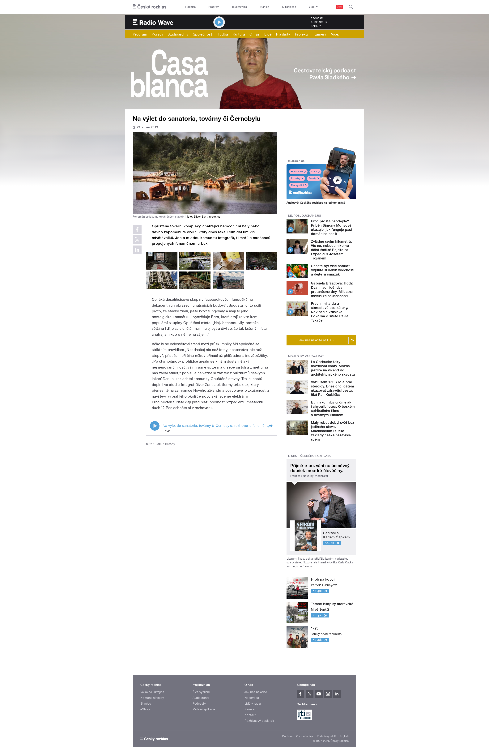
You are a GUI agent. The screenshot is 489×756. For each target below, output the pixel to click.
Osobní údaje (304, 736)
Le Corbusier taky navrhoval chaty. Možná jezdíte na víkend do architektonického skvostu (333, 368)
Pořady (158, 34)
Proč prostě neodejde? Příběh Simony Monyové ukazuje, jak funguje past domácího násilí (331, 227)
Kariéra (249, 709)
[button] (270, 426)
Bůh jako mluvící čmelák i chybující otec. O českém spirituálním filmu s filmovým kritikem (333, 408)
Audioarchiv (319, 22)
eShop (145, 709)
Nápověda (251, 698)
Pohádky (295, 178)
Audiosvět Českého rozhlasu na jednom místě (316, 202)
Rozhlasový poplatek (259, 721)
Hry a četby (297, 171)
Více (336, 34)
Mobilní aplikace (204, 709)
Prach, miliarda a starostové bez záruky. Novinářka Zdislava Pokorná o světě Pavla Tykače (329, 311)
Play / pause (154, 426)
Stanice (264, 6)
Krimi (314, 171)
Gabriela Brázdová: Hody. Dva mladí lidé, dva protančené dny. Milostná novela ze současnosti (332, 289)
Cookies (287, 736)
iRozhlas (190, 6)
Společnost (202, 34)
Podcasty (199, 703)
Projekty (302, 34)
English (344, 736)
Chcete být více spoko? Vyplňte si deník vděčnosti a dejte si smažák (332, 270)
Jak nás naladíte (255, 692)
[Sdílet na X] (137, 239)
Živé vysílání (297, 185)
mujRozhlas (239, 6)
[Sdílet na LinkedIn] (137, 250)
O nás (254, 34)
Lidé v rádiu (252, 703)
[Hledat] (351, 7)
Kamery (316, 26)
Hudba (222, 34)
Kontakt (250, 715)
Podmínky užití (326, 736)
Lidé (268, 34)
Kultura (239, 34)
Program (213, 6)
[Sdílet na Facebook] (137, 229)
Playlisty (283, 34)
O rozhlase (289, 6)
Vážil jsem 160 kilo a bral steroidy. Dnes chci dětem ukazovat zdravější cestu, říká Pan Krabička (332, 388)
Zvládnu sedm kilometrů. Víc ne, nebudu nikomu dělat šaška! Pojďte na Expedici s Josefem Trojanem (331, 249)
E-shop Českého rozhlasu (310, 456)
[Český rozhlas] (149, 7)
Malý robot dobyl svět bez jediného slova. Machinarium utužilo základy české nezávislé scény (332, 431)
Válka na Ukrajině (152, 692)
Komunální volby (152, 698)
